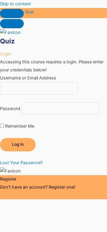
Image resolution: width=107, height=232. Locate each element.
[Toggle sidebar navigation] (12, 13)
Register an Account (20, 195)
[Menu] (12, 23)
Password (10, 108)
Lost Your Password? (21, 162)
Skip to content (15, 4)
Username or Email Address (28, 78)
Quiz (29, 12)
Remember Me (19, 126)
